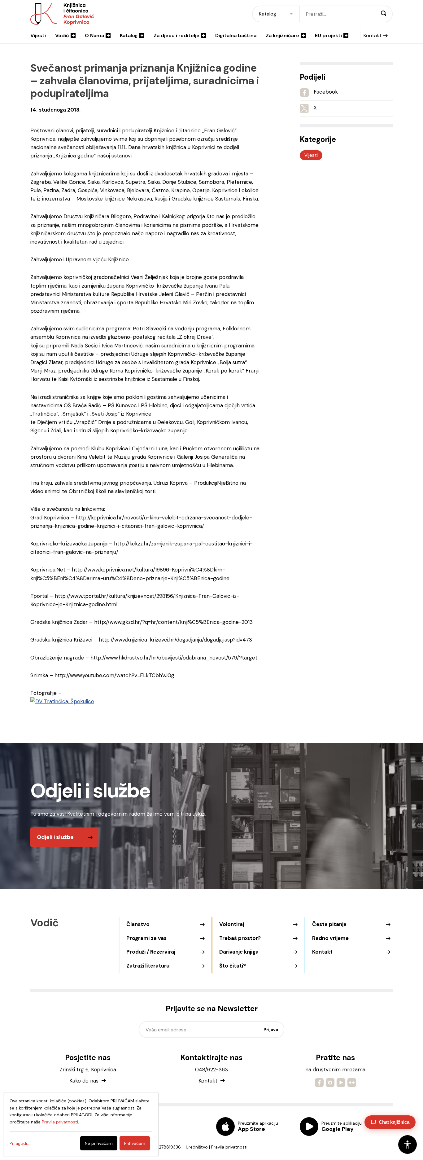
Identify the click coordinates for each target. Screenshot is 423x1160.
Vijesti (38, 35)
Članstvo (138, 924)
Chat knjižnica (394, 1122)
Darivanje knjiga (239, 951)
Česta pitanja (329, 924)
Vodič (62, 35)
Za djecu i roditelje (176, 35)
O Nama (94, 35)
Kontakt (373, 35)
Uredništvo (197, 1147)
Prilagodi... (20, 1143)
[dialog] (81, 1124)
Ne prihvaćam (99, 1143)
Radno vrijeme (330, 938)
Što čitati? (232, 965)
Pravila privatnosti (229, 1147)
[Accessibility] (407, 1144)
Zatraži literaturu (147, 965)
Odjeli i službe (55, 837)
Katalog (129, 35)
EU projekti (328, 35)
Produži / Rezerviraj (150, 951)
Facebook (326, 91)
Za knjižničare (282, 35)
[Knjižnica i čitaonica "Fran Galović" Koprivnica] (62, 701)
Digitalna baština (235, 35)
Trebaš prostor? (240, 938)
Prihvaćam (134, 1143)
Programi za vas (146, 938)
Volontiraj (231, 924)
